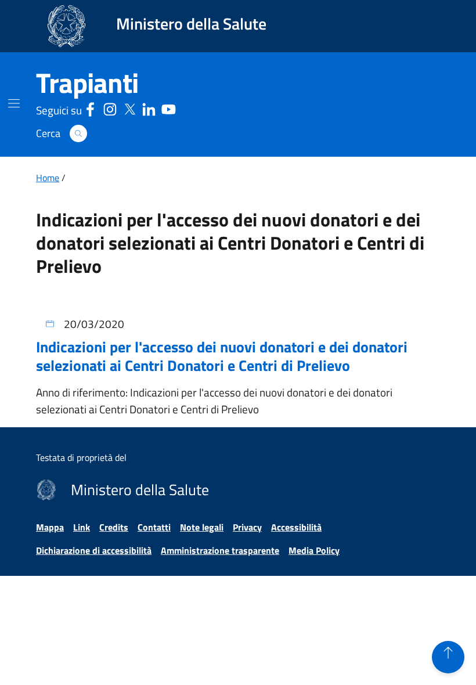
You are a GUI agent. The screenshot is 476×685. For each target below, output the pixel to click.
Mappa (50, 527)
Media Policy (314, 550)
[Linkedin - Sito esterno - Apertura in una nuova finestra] (148, 108)
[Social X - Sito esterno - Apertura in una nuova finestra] (129, 108)
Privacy (247, 527)
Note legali (201, 527)
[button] (78, 133)
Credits (113, 527)
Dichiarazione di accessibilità (94, 550)
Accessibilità (296, 527)
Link (81, 527)
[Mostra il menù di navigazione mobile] (14, 103)
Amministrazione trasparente (220, 550)
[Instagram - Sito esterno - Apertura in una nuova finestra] (110, 108)
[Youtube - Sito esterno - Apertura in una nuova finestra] (168, 108)
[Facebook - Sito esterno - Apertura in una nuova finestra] (90, 108)
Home (47, 178)
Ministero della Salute (191, 23)
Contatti (154, 527)
